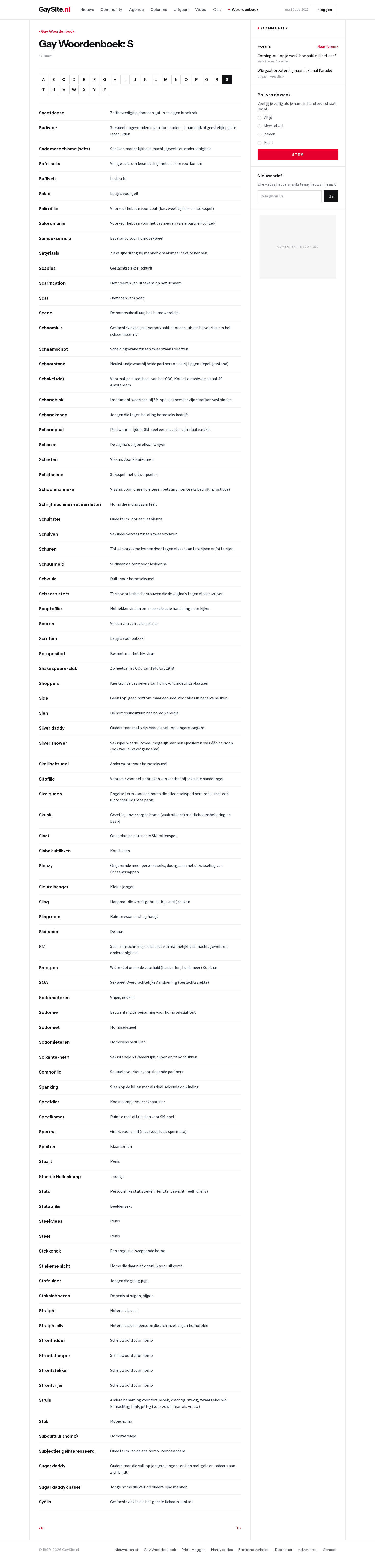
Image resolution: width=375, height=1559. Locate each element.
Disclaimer (283, 1549)
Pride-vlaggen (194, 1549)
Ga (331, 196)
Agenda (136, 9)
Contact (329, 1549)
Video (200, 9)
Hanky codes (222, 1549)
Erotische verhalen (253, 1549)
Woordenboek (245, 9)
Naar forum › (327, 46)
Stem (298, 154)
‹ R (41, 1528)
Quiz (217, 9)
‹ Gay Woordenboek (56, 31)
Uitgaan (181, 9)
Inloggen (324, 9)
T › (238, 1528)
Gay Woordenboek (160, 1549)
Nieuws (87, 9)
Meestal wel (273, 126)
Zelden (269, 134)
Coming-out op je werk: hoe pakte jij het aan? (297, 56)
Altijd (268, 117)
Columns (159, 9)
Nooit (268, 142)
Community (111, 9)
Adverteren (307, 1549)
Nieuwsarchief (126, 1549)
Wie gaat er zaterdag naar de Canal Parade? (295, 70)
